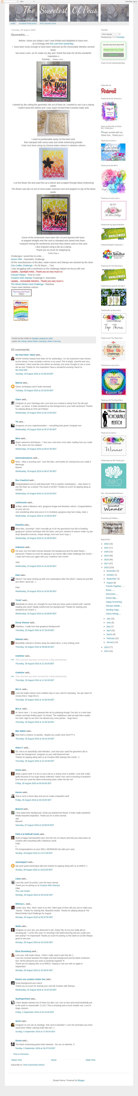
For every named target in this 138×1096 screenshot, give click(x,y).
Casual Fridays (18, 275)
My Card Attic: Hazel (25, 355)
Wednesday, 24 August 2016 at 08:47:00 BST (35, 471)
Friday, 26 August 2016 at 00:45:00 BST (33, 783)
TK (16, 422)
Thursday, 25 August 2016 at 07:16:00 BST (34, 630)
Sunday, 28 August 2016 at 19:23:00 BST (34, 870)
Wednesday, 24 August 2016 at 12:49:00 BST (35, 538)
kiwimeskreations (23, 458)
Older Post (90, 1060)
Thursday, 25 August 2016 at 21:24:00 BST (34, 761)
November (111, 571)
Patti (17, 575)
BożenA (19, 809)
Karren (18, 792)
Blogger (81, 1080)
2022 (106, 544)
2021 (106, 548)
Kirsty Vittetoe (22, 622)
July (109, 619)
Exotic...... (110, 590)
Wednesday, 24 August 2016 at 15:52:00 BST (35, 591)
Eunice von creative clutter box (30, 979)
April (109, 630)
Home (53, 1060)
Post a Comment (21, 1054)
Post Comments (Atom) (34, 1065)
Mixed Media (32, 341)
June (109, 622)
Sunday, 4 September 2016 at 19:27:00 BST (35, 1048)
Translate (120, 37)
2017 (106, 563)
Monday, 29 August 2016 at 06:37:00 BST (34, 917)
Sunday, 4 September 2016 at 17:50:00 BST (35, 1031)
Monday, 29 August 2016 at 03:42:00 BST (34, 895)
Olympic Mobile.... (114, 606)
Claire (18, 399)
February (111, 638)
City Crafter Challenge (22, 265)
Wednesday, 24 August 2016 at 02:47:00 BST (35, 429)
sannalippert (21, 862)
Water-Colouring (54, 341)
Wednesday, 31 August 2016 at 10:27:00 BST (35, 990)
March (110, 634)
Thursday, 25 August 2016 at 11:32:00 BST (34, 663)
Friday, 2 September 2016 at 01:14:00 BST (34, 1012)
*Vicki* (18, 600)
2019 (106, 556)
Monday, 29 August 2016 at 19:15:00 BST (34, 942)
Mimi (17, 438)
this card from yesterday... (62, 43)
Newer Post (16, 1060)
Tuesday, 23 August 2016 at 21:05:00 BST (34, 374)
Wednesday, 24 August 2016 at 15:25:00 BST (35, 566)
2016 (106, 567)
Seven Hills (16, 259)
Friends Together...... (115, 586)
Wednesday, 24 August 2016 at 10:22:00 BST (35, 493)
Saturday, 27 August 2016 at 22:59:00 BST (34, 825)
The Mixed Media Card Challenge (27, 284)
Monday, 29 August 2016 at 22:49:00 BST (34, 970)
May (109, 626)
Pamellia (19, 525)
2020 (106, 552)
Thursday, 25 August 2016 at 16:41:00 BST (34, 739)
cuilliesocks (21, 502)
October (110, 575)
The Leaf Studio (22, 891)
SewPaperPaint (22, 999)
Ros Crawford (22, 480)
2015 (106, 647)
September (112, 579)
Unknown (19, 547)
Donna (18, 1040)
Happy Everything (114, 602)
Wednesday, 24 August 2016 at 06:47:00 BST (35, 449)
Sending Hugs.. (113, 610)
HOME (13, 23)
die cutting (22, 341)
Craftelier (19, 656)
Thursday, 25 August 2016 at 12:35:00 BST (34, 722)
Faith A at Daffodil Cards (27, 834)
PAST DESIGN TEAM (48, 23)
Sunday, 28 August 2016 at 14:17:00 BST (34, 853)
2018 (106, 559)
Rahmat (19, 639)
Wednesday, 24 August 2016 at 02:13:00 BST (35, 413)
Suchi (18, 1021)
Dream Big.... (112, 598)
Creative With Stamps (21, 278)
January (110, 642)
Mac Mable (20, 731)
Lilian (18, 879)
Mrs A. (18, 689)
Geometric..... (112, 594)
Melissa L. (20, 904)
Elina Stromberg (23, 951)
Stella (18, 926)
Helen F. (19, 748)
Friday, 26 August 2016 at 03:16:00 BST (33, 800)
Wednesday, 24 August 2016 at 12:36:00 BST (35, 516)
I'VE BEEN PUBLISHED (28, 23)
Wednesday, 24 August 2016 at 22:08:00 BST (35, 613)
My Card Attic (21, 370)
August (110, 583)
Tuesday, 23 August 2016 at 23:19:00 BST (34, 390)
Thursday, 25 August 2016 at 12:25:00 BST (34, 700)
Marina (18, 383)
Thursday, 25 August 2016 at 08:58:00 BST (34, 647)
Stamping (42, 341)
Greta (18, 770)
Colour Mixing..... (113, 614)
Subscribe (113, 55)
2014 (106, 651)
